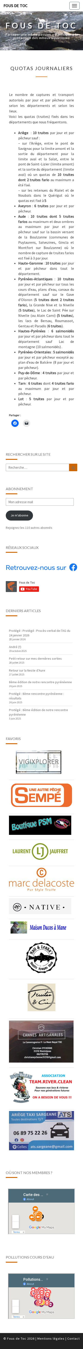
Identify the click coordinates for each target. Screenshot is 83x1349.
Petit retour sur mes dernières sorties (35, 658)
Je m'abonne (19, 515)
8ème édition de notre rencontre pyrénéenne (40, 682)
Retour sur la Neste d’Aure (27, 670)
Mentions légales (51, 1338)
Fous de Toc (15, 5)
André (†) (15, 647)
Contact (73, 1338)
